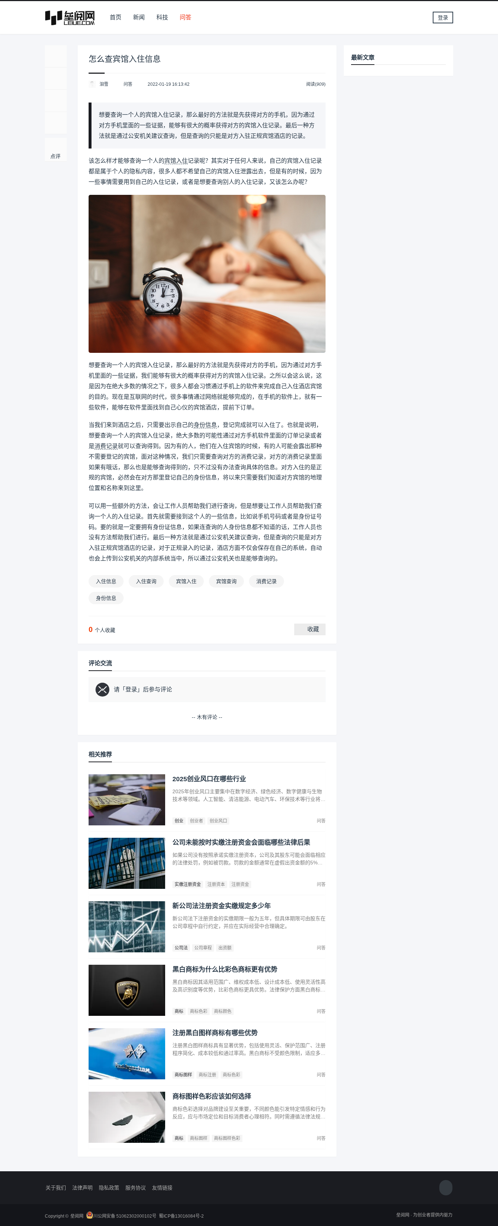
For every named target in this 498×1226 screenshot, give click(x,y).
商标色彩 (198, 1011)
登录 (443, 17)
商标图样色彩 (227, 1138)
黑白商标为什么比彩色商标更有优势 (224, 969)
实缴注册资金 (188, 884)
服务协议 (135, 1188)
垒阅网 (76, 1216)
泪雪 (104, 84)
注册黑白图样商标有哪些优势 (215, 1033)
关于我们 (56, 1188)
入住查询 (146, 581)
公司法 (181, 948)
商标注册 (207, 1074)
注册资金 (240, 884)
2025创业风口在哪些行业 (209, 779)
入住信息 (106, 581)
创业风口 (218, 821)
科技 (162, 17)
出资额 (225, 948)
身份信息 (205, 425)
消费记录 (106, 446)
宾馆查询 (226, 581)
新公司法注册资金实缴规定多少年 (221, 906)
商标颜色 (223, 1011)
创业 (179, 821)
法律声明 (82, 1188)
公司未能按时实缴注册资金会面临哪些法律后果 (241, 842)
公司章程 (203, 948)
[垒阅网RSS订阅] (445, 1188)
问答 (185, 17)
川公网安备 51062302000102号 (124, 1216)
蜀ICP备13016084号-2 (181, 1216)
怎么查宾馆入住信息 (125, 58)
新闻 (139, 17)
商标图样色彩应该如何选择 (211, 1096)
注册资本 (216, 884)
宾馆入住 (176, 161)
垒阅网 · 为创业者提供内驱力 (424, 1215)
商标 (179, 1011)
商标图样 (183, 1074)
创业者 (196, 821)
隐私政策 (109, 1188)
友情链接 (162, 1188)
